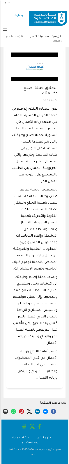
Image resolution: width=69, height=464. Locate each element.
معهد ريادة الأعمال (39, 36)
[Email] (5, 411)
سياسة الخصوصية (23, 437)
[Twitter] (29, 411)
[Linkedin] (37, 411)
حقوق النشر (44, 437)
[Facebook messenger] (45, 411)
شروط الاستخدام (31, 442)
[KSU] (48, 16)
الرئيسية (56, 36)
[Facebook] (53, 411)
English (6, 3)
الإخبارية (19, 15)
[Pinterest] (21, 411)
